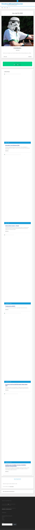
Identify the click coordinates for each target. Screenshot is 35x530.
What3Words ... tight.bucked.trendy (7, 509)
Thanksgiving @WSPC (10, 306)
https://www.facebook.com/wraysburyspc (8, 491)
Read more (6, 150)
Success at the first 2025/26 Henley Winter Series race (16, 385)
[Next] (29, 481)
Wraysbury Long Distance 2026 (12, 145)
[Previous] (6, 481)
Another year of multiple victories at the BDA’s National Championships (15, 465)
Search (15, 524)
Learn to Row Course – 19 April (12, 225)
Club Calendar (12, 486)
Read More (29, 56)
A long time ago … (17, 48)
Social (6, 56)
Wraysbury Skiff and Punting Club (12, 4)
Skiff (4, 56)
